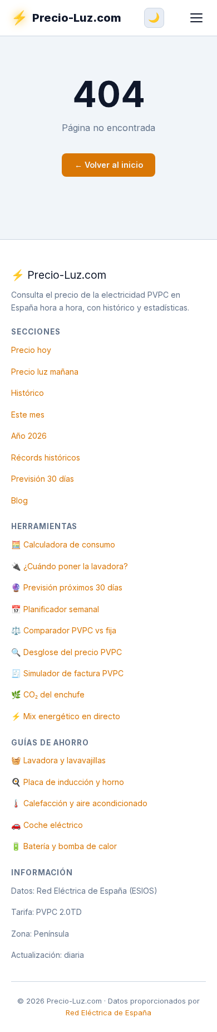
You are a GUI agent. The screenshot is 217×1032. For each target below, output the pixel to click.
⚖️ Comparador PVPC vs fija (63, 630)
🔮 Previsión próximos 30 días (66, 587)
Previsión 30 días (42, 478)
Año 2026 (29, 435)
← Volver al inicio (109, 164)
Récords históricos (45, 457)
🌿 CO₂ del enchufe (48, 694)
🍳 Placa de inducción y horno (67, 782)
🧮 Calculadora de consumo (63, 544)
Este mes (28, 414)
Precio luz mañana (44, 371)
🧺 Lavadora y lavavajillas (58, 760)
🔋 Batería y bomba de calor (64, 846)
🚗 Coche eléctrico (47, 825)
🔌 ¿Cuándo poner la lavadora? (69, 566)
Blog (19, 500)
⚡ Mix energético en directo (65, 716)
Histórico (27, 393)
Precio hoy (31, 350)
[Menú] (196, 18)
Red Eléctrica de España (108, 1012)
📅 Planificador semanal (55, 609)
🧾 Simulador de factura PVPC (67, 673)
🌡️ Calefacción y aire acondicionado (79, 803)
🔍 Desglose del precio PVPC (66, 652)
